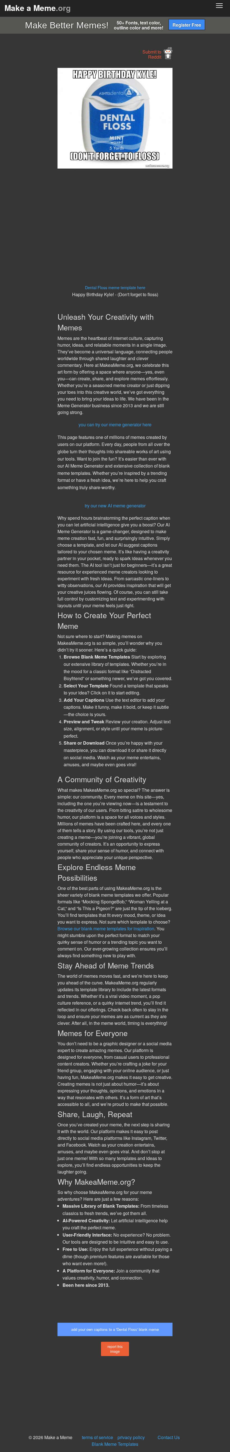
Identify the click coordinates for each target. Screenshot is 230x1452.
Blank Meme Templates (115, 1444)
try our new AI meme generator (115, 505)
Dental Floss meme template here (115, 287)
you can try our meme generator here (115, 424)
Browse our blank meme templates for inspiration (106, 928)
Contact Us (169, 1437)
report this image (115, 1349)
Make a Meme (37, 7)
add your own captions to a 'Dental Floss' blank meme (115, 1329)
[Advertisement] (42, 152)
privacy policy (131, 1437)
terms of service (97, 1437)
